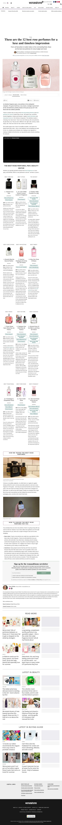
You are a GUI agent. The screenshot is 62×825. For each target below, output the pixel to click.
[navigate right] (58, 94)
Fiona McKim (21, 52)
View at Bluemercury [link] (21, 339)
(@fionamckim (10, 593)
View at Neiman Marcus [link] (34, 206)
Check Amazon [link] (8, 199)
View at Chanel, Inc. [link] (8, 197)
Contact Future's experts (24, 807)
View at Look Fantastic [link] (21, 267)
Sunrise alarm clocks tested (27, 787)
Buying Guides (49, 7)
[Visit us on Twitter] (55, 2)
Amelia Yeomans (44, 52)
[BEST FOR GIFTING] (21, 251)
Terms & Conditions (31, 579)
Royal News (41, 7)
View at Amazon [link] (33, 265)
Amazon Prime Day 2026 (13, 11)
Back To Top (57, 822)
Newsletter (37, 100)
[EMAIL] (12, 588)
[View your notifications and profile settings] (11, 3)
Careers (39, 809)
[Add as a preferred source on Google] (31, 816)
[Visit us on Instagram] (57, 2)
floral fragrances (29, 170)
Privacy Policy (39, 579)
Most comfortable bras (39, 792)
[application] (21, 149)
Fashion (7, 7)
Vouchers (23, 795)
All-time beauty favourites (26, 785)
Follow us (30, 100)
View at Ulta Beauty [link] (33, 267)
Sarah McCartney (31, 116)
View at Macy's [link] (9, 407)
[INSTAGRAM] (10, 588)
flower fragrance (10, 347)
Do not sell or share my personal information (31, 811)
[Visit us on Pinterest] (59, 2)
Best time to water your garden (28, 11)
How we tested (16, 94)
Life (35, 7)
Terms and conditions (43, 807)
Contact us (34, 807)
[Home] (3, 7)
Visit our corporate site (47, 821)
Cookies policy (32, 809)
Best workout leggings (39, 790)
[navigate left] (3, 94)
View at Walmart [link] (33, 413)
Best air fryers (37, 787)
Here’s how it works (45, 55)
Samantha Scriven (7, 118)
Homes (18, 7)
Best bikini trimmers (38, 785)
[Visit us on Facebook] (54, 2)
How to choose (23, 94)
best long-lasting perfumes (27, 112)
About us (15, 807)
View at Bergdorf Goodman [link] (34, 204)
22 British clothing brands (26, 793)
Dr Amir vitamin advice (42, 11)
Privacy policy (24, 809)
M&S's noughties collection (56, 11)
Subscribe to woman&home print (53, 786)
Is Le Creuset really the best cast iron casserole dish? (27, 791)
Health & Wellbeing (27, 7)
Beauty (12, 7)
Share (6, 100)
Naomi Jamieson (36, 52)
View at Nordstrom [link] (34, 201)
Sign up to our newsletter (53, 788)
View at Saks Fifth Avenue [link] (34, 198)
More (56, 7)
